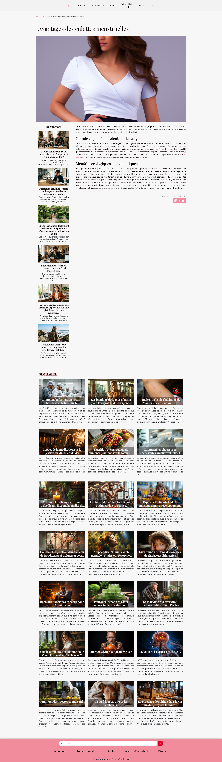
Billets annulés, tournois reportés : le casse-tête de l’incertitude (54, 268)
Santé (112, 5)
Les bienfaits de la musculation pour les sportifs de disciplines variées (111, 403)
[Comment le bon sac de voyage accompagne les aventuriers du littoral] (53, 333)
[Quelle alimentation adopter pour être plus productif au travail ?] (62, 644)
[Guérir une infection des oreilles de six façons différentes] (160, 544)
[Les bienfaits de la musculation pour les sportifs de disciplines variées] (111, 392)
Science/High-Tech (127, 5)
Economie (82, 5)
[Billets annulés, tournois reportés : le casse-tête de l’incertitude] (53, 254)
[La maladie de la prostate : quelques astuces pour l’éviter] (160, 594)
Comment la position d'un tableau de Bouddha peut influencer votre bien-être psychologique (62, 555)
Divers (142, 5)
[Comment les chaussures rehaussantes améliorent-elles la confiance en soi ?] (160, 442)
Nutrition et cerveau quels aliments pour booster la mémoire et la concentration (111, 452)
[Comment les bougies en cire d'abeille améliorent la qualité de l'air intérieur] (62, 494)
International (98, 5)
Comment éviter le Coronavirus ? (110, 652)
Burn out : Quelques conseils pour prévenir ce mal (62, 603)
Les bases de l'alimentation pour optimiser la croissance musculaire (111, 505)
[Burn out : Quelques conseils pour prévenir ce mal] (62, 594)
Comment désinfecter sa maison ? (61, 701)
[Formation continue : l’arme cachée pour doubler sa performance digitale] (53, 177)
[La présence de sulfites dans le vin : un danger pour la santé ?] (160, 694)
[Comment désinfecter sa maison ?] (62, 694)
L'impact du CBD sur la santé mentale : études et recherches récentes (111, 555)
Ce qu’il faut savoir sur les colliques (111, 703)
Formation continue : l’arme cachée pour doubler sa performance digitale (53, 191)
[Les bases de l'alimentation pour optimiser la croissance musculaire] (111, 494)
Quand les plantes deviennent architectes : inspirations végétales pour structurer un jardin (54, 229)
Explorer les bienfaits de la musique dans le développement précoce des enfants (160, 505)
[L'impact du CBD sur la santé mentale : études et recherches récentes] (111, 544)
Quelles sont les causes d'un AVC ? (159, 652)
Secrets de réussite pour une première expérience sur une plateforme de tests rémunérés (54, 308)
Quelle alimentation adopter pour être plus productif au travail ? (62, 653)
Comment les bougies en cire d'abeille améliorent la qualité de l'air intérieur (62, 505)
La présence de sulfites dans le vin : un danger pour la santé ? (160, 703)
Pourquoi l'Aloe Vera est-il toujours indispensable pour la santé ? (111, 605)
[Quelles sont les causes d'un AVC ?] (160, 644)
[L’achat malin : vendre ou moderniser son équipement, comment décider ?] (53, 140)
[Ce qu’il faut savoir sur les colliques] (111, 694)
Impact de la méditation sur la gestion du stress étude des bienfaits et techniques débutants (61, 452)
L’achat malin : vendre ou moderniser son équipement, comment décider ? (54, 154)
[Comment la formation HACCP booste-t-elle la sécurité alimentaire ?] (62, 392)
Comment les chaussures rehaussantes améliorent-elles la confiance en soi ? (160, 452)
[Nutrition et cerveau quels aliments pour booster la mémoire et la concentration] (111, 442)
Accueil (39, 16)
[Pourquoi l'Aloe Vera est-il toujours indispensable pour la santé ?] (111, 594)
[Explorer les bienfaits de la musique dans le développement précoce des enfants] (160, 494)
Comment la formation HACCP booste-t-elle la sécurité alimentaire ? (62, 403)
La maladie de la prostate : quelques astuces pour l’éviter (160, 603)
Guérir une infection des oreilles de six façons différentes (160, 553)
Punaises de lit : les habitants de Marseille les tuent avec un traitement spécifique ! (160, 403)
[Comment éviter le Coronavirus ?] (111, 644)
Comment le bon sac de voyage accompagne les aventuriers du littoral (54, 347)
